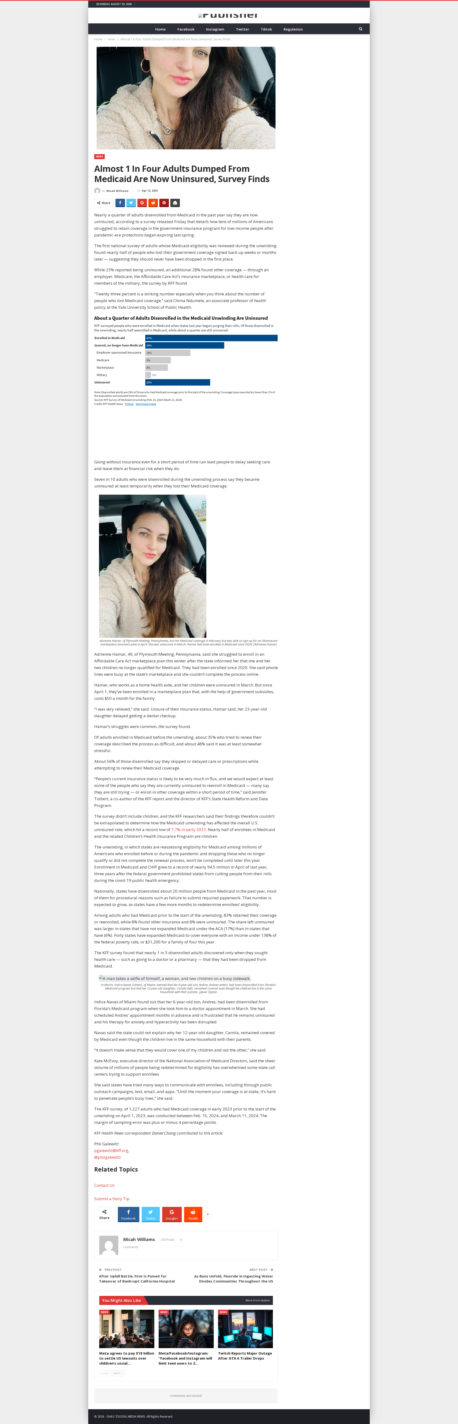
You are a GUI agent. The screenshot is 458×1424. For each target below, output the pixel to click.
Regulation (293, 29)
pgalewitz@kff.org (111, 1150)
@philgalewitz (107, 1157)
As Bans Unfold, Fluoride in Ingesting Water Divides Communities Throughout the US (233, 1278)
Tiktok (266, 29)
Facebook (185, 29)
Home (160, 29)
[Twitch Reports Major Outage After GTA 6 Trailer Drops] (245, 1329)
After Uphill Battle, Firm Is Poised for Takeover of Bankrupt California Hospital (137, 1278)
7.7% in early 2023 (188, 829)
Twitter (242, 29)
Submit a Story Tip (112, 1198)
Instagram (215, 29)
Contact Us (104, 1185)
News (99, 156)
